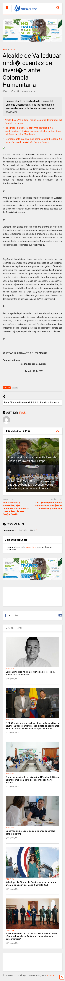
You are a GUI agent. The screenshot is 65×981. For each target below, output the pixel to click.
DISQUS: (33, 530)
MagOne (50, 975)
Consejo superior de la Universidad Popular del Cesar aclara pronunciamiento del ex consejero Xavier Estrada (32, 780)
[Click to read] (32, 451)
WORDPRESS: (10, 530)
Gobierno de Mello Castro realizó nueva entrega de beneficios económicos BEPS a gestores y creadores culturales (32, 485)
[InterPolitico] (24, 12)
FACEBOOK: (23, 530)
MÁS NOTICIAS (14, 628)
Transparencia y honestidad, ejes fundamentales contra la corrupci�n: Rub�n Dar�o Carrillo (16, 508)
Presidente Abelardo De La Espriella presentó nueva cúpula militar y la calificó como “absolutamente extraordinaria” (31, 936)
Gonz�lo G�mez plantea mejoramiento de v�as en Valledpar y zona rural (48, 505)
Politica (10, 668)
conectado (31, 547)
